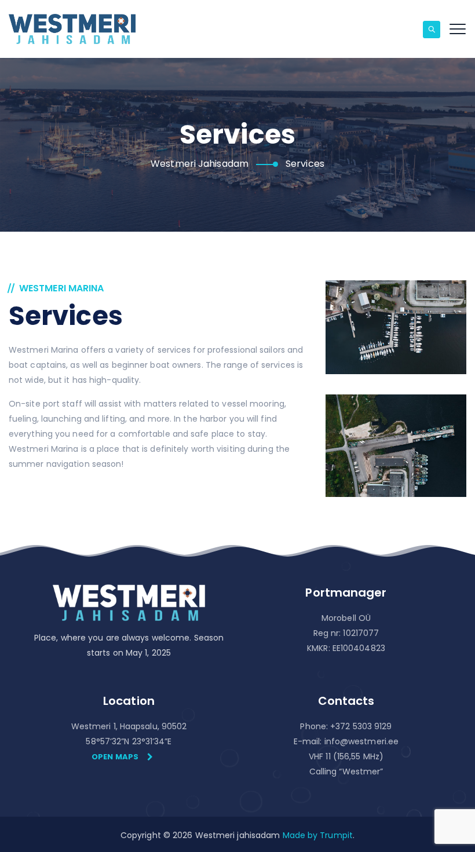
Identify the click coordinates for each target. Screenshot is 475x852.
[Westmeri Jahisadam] (72, 29)
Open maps (115, 756)
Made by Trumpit (318, 835)
